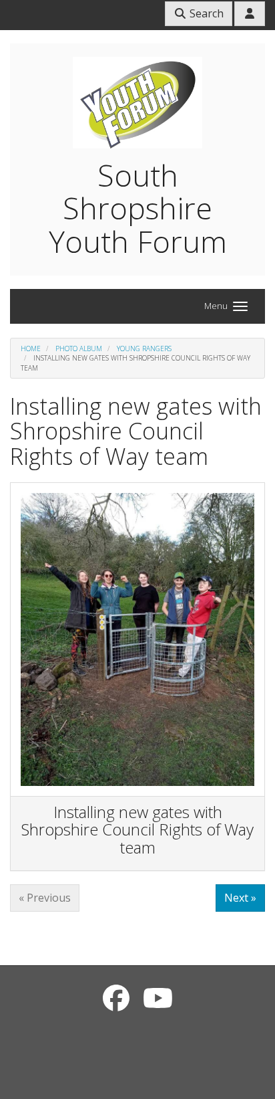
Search (205, 13)
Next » (240, 897)
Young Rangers (144, 348)
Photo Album (78, 348)
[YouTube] (158, 997)
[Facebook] (116, 997)
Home (31, 348)
